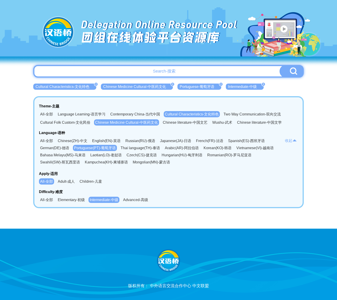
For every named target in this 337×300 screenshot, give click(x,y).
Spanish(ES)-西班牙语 (246, 141)
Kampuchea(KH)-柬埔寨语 (106, 162)
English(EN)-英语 (106, 141)
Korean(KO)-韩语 (218, 148)
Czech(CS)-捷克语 (142, 155)
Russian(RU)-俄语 (140, 141)
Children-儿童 (91, 181)
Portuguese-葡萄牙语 (200, 86)
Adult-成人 (66, 181)
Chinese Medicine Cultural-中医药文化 (138, 86)
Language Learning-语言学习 (81, 114)
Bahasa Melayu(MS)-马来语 (63, 155)
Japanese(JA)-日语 (175, 141)
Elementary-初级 (71, 200)
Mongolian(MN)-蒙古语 (151, 162)
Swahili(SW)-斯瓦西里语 (60, 162)
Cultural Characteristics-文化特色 (66, 86)
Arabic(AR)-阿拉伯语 (182, 148)
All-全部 (46, 114)
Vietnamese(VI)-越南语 (255, 148)
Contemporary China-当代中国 (135, 114)
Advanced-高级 (135, 200)
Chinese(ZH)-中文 (72, 141)
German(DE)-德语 (54, 148)
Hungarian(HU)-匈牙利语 (182, 155)
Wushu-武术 (222, 122)
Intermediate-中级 (246, 86)
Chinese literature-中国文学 (259, 122)
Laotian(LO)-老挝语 (106, 155)
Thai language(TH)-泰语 (140, 148)
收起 (288, 141)
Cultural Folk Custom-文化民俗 (65, 122)
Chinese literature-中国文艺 (185, 122)
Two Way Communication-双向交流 (252, 114)
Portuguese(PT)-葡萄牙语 (95, 148)
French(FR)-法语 (209, 141)
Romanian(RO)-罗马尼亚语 (229, 155)
